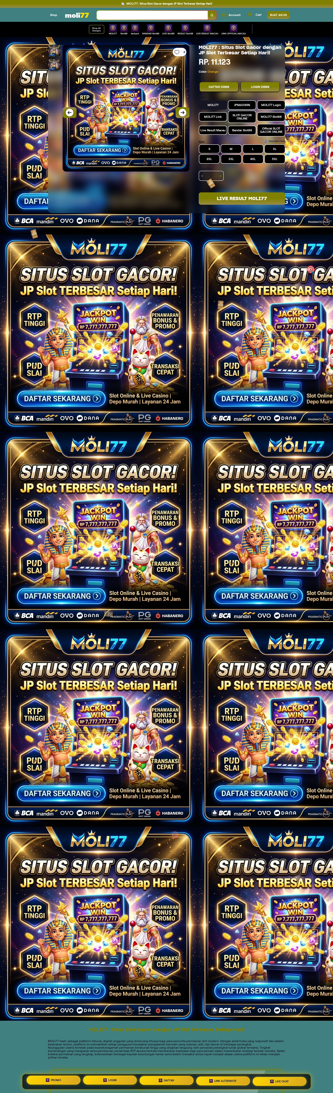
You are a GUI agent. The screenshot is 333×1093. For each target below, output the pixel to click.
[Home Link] (77, 15)
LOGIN (112, 1080)
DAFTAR (169, 1081)
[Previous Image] (70, 112)
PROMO (56, 1080)
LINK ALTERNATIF (225, 1081)
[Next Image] (182, 112)
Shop (53, 15)
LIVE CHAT (282, 1081)
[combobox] (152, 15)
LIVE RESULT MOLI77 (242, 198)
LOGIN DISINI (260, 86)
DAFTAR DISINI (219, 86)
